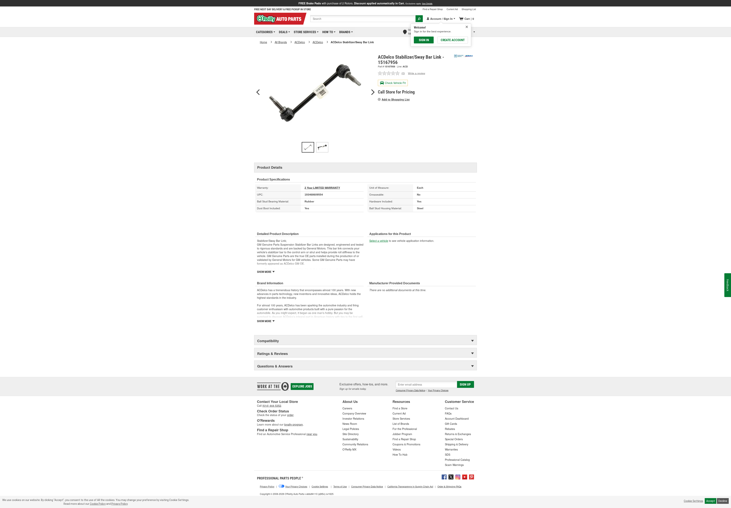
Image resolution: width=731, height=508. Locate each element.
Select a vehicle (378, 241)
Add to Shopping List (396, 99)
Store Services (304, 32)
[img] (467, 27)
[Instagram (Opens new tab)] (457, 476)
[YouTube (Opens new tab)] (464, 476)
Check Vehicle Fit (395, 83)
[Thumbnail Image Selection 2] (322, 147)
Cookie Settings (693, 500)
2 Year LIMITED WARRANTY (322, 187)
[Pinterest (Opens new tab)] (471, 476)
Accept (710, 500)
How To (327, 32)
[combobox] (363, 18)
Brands (344, 32)
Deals (282, 32)
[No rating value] (389, 73)
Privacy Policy (119, 503)
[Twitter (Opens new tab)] (450, 476)
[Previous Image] (258, 92)
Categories (263, 32)
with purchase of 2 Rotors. (365, 3)
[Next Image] (373, 92)
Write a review (416, 73)
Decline (722, 500)
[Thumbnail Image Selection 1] (308, 147)
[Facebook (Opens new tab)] (444, 476)
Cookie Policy (98, 503)
